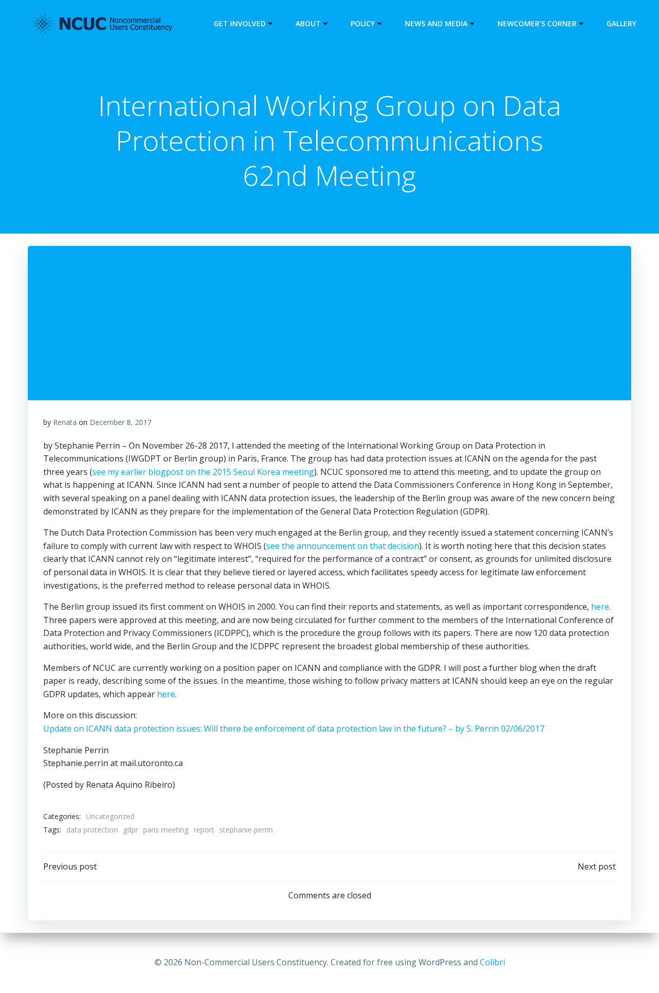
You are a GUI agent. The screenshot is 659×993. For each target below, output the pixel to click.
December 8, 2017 (120, 422)
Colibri (492, 962)
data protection (92, 830)
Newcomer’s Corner (537, 23)
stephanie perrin (246, 830)
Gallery (621, 23)
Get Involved (240, 23)
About (308, 23)
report (204, 830)
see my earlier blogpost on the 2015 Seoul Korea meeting (203, 471)
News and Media (436, 23)
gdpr (130, 830)
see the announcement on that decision (342, 546)
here (600, 606)
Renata (65, 422)
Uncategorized (110, 816)
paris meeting (165, 830)
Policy (363, 23)
